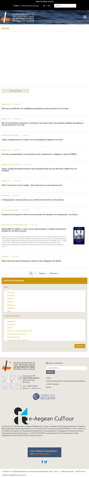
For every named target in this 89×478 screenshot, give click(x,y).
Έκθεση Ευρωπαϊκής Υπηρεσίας (17, 340)
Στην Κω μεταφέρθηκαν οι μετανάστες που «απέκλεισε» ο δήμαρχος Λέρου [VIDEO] (39, 154)
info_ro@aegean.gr (34, 388)
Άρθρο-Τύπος (6, 104)
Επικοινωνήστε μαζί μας (30, 6)
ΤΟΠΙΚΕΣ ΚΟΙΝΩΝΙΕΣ (52, 384)
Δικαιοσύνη (11, 292)
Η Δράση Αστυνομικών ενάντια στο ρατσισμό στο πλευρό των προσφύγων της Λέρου (40, 214)
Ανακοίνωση (6, 135)
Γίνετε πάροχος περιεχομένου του (43, 452)
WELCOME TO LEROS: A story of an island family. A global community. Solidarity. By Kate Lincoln (34, 230)
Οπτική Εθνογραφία (13, 337)
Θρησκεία (10, 299)
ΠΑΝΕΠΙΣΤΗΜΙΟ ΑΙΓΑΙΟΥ (44, 2)
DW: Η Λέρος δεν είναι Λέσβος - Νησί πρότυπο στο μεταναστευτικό (32, 185)
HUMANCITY (11, 321)
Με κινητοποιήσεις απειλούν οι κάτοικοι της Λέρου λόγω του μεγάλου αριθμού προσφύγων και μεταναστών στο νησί (43, 124)
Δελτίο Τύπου (15, 164)
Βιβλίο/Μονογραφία (21, 225)
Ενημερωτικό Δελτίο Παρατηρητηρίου (19, 331)
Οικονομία (10, 302)
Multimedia (5, 256)
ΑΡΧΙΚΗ (48, 378)
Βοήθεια (17, 6)
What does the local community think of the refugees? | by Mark (31, 261)
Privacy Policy (80, 471)
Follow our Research (55, 363)
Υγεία (9, 311)
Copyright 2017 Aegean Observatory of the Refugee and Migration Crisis (27, 471)
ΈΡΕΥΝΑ (48, 387)
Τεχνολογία (11, 295)
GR (49, 6)
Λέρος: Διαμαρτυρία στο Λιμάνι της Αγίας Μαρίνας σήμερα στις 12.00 (32, 140)
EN (44, 6)
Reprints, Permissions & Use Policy (14, 475)
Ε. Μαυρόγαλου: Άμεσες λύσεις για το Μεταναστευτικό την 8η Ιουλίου (33, 200)
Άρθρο (9, 327)
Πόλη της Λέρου (15, 91)
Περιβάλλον (11, 308)
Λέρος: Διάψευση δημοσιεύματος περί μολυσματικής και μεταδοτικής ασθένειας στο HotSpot (39, 170)
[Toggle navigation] (85, 17)
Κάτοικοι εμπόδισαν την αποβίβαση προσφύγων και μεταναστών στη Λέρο (35, 108)
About (56, 471)
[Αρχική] (19, 17)
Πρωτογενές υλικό (8, 225)
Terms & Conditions (67, 471)
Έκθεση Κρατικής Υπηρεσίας (16, 334)
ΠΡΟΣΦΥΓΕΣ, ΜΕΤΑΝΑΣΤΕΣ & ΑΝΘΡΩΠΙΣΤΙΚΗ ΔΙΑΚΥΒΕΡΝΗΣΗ (65, 381)
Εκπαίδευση (11, 305)
